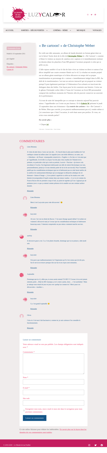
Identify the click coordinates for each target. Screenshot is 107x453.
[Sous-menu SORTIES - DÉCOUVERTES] (47, 30)
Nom (25, 377)
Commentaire (29, 352)
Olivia (29, 315)
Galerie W (10, 69)
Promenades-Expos (14, 48)
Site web (26, 398)
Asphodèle (30, 274)
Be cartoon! (10, 67)
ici (47, 124)
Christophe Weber (21, 67)
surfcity (29, 236)
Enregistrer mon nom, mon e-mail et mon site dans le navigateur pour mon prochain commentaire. (53, 410)
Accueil (10, 30)
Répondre (30, 191)
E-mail (26, 388)
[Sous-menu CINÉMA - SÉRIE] (70, 30)
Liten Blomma (32, 147)
